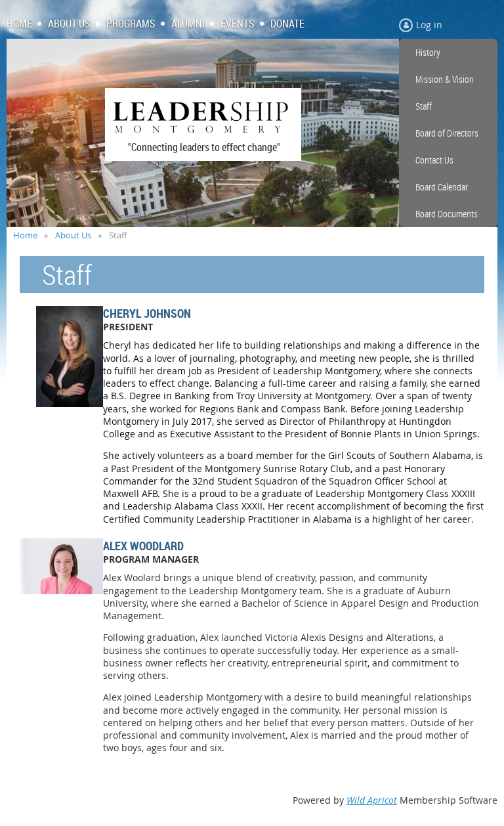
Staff (423, 106)
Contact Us (434, 160)
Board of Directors (446, 133)
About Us (73, 235)
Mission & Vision (444, 79)
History (427, 52)
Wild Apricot (371, 800)
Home (25, 235)
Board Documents (446, 213)
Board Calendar (441, 187)
